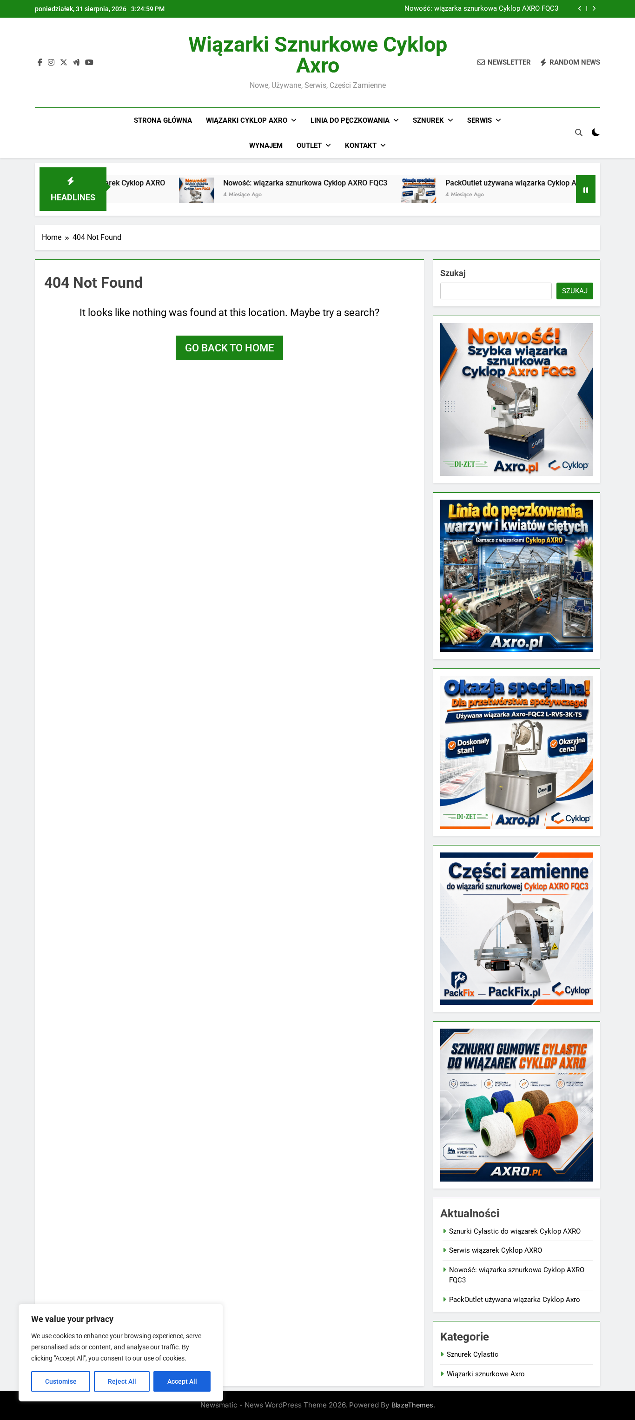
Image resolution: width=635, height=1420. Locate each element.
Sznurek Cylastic (472, 1354)
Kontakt (361, 145)
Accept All (182, 1381)
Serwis (479, 120)
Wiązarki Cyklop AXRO (246, 120)
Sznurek (428, 120)
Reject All (122, 1381)
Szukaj (453, 273)
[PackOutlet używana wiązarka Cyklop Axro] (382, 195)
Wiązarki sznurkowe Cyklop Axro (317, 55)
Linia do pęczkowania (350, 120)
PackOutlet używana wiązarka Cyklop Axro (480, 182)
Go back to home (229, 348)
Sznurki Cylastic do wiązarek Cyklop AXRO (515, 1231)
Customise (61, 1381)
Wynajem (266, 145)
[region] (121, 1352)
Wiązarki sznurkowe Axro (486, 1374)
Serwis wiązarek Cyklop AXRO (495, 1250)
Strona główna (163, 120)
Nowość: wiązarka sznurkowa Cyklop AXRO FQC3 (481, 9)
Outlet (309, 145)
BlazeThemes (412, 1405)
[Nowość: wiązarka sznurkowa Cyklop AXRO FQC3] (160, 195)
